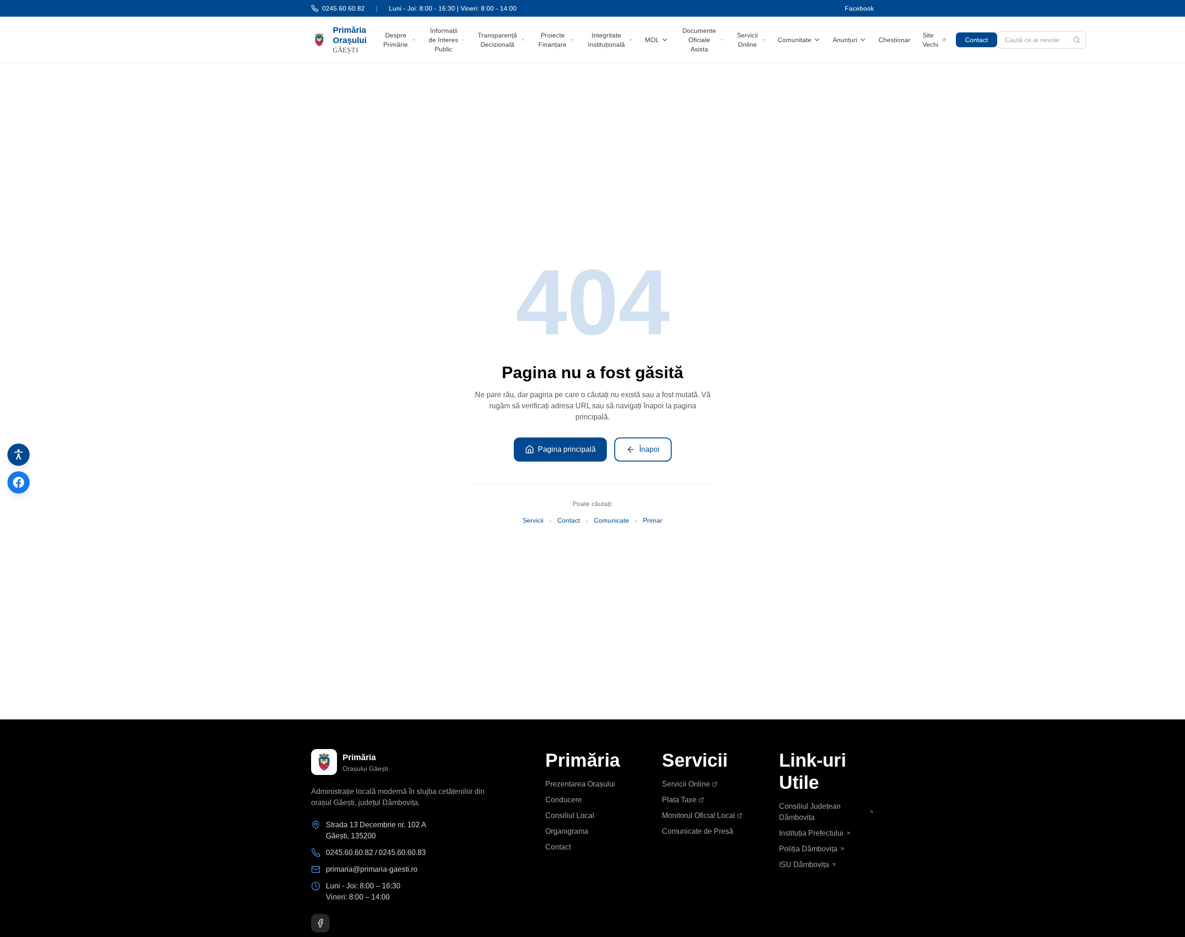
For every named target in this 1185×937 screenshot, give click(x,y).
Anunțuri (845, 40)
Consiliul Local (569, 815)
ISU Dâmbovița (804, 864)
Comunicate (611, 520)
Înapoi (649, 449)
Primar (652, 520)
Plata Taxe (679, 800)
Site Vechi (930, 39)
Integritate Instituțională (606, 39)
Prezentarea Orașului (580, 784)
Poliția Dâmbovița (808, 849)
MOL (652, 40)
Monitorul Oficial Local (698, 815)
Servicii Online (747, 39)
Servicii (533, 520)
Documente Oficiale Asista (699, 40)
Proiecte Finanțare (552, 39)
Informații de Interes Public (443, 40)
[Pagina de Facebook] (18, 482)
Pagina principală (567, 449)
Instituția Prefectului (811, 833)
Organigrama (566, 831)
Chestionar (895, 40)
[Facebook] (320, 923)
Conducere (563, 800)
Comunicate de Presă (697, 831)
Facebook (859, 8)
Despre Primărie (395, 39)
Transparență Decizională (497, 39)
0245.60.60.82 (343, 8)
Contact (976, 40)
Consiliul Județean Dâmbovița (810, 811)
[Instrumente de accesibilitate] (18, 455)
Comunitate (794, 40)
